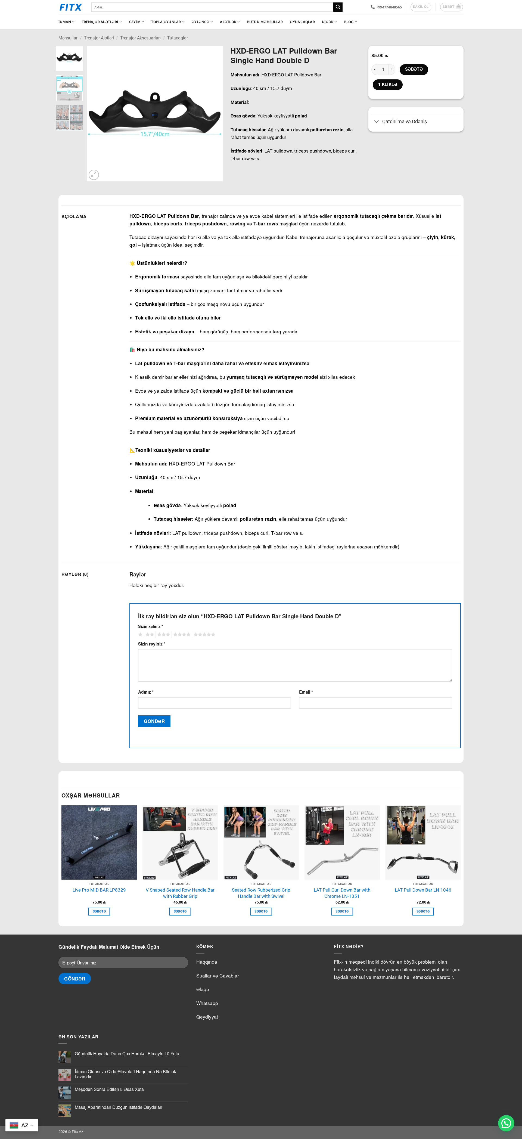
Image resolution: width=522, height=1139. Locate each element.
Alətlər (228, 21)
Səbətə (414, 69)
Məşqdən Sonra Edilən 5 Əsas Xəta (109, 1089)
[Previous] (96, 113)
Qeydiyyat (207, 1016)
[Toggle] (376, 122)
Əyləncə (200, 21)
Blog (349, 21)
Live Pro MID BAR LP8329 (99, 890)
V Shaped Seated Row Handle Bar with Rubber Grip (180, 893)
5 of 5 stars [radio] (203, 634)
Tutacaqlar (177, 38)
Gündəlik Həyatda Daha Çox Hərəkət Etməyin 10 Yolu (127, 1053)
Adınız (146, 692)
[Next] (213, 113)
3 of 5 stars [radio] (163, 634)
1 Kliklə (387, 84)
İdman (64, 21)
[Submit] (338, 7)
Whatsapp (207, 1003)
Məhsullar (67, 38)
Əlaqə (202, 989)
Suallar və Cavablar (217, 975)
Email (306, 692)
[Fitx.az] (70, 7)
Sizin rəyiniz (151, 644)
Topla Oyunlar (166, 21)
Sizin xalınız (150, 626)
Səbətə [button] (99, 911)
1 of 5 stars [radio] (139, 634)
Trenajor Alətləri (100, 21)
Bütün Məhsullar (265, 21)
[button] (451, 7)
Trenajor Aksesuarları (140, 38)
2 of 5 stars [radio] (149, 634)
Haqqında (206, 961)
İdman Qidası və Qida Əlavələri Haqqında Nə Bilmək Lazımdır (125, 1074)
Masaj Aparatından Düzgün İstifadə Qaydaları (118, 1107)
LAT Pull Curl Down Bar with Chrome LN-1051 (342, 893)
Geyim (135, 21)
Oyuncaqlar (302, 21)
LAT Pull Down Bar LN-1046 (423, 890)
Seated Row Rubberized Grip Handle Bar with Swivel (261, 893)
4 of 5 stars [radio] (181, 634)
